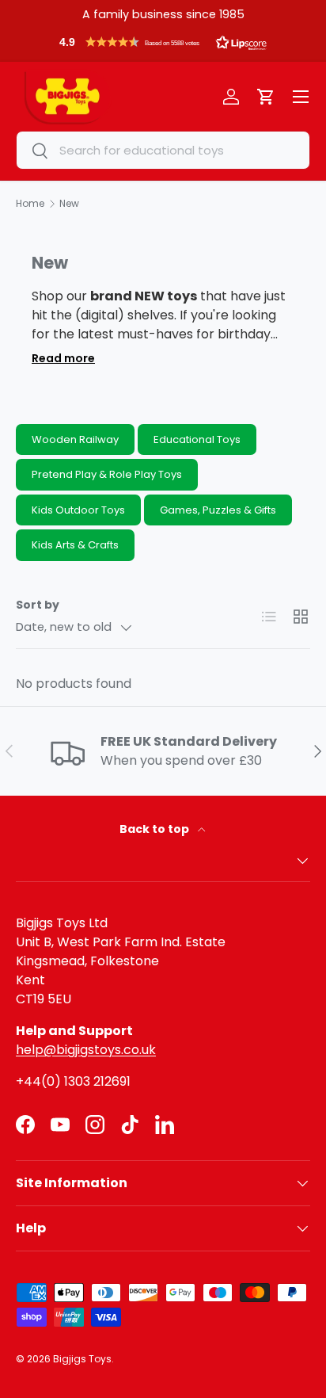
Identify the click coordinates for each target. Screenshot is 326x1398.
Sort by (37, 605)
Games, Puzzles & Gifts (218, 510)
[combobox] (163, 150)
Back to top (155, 829)
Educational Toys (197, 439)
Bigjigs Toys (82, 1359)
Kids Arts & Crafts (75, 544)
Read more (63, 358)
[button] (163, 46)
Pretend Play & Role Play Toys (107, 474)
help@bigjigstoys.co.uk (86, 1050)
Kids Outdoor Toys (78, 510)
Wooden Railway (75, 439)
